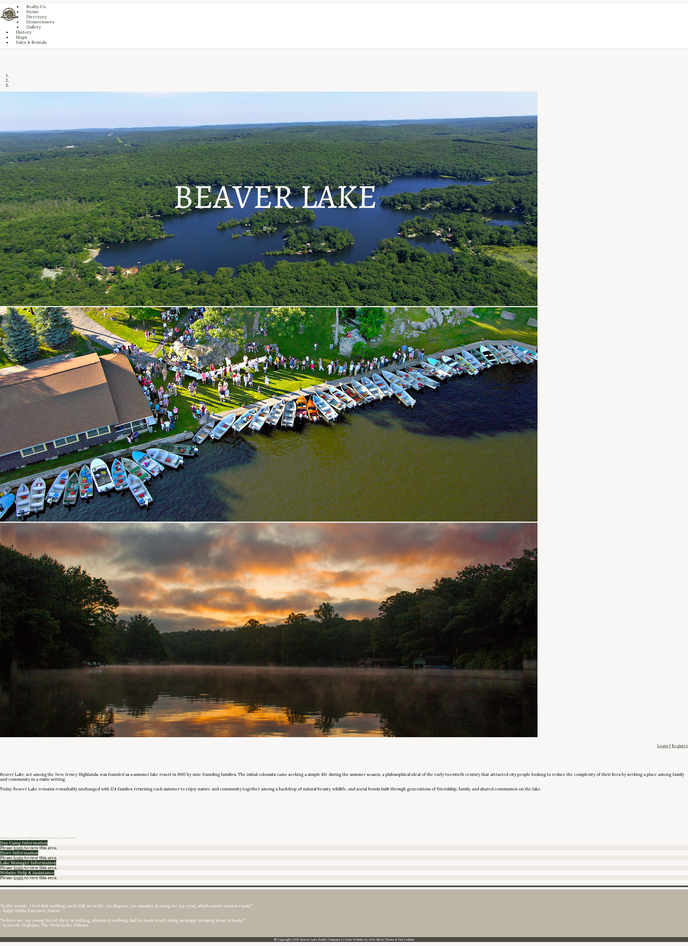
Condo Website (353, 939)
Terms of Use (394, 939)
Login (662, 745)
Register (680, 745)
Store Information (19, 852)
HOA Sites (376, 939)
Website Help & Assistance (27, 872)
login (18, 847)
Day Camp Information (24, 842)
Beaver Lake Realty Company (320, 939)
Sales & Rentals (31, 42)
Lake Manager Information (28, 862)
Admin (410, 939)
